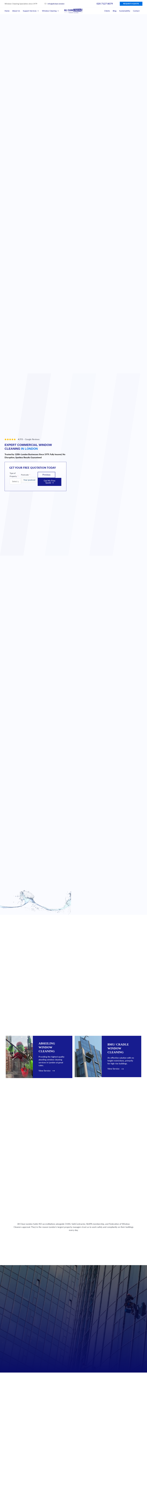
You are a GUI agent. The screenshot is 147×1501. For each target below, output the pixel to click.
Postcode (25, 475)
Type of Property (13, 474)
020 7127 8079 (105, 4)
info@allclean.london (56, 4)
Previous (46, 475)
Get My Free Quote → (49, 482)
